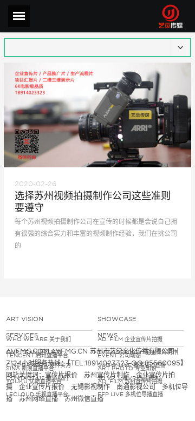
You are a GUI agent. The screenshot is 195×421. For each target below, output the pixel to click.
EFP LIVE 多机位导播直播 (130, 394)
